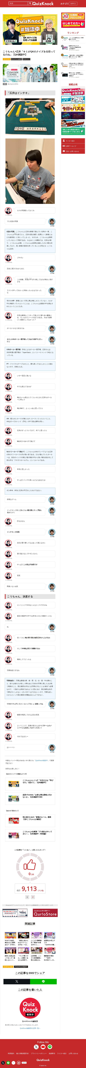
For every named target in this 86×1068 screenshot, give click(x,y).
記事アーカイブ (71, 146)
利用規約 (11, 1053)
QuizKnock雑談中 (41, 760)
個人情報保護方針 (22, 1053)
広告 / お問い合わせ (72, 151)
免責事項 (52, 1053)
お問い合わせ (73, 1053)
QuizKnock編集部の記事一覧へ (30, 1028)
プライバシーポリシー (39, 1053)
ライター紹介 (70, 141)
